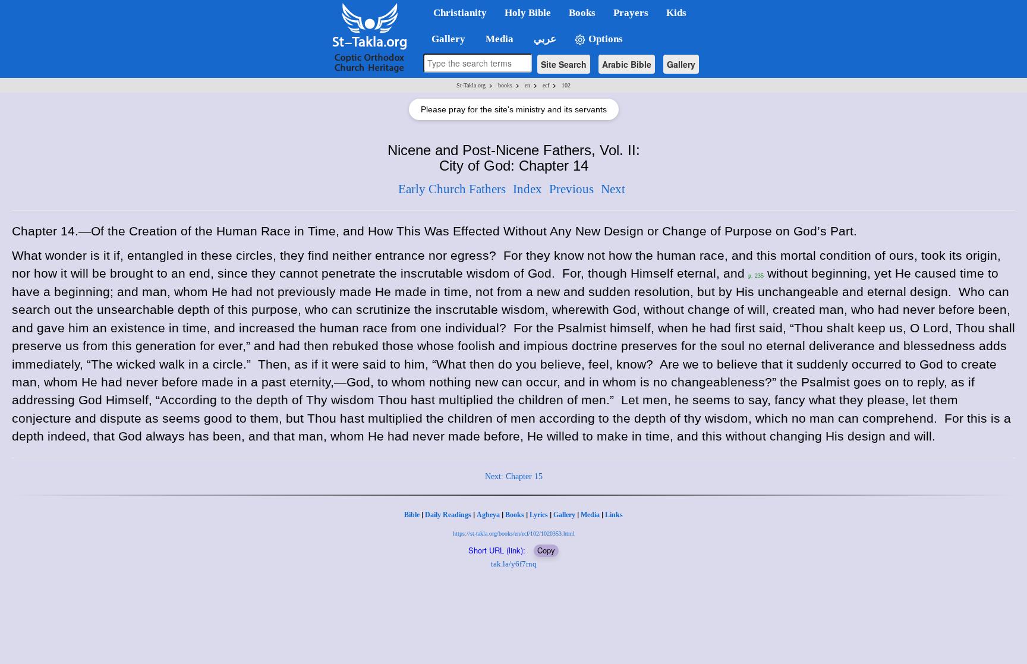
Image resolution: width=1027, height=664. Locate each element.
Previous (571, 189)
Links (614, 515)
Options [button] (604, 39)
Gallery (681, 64)
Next (613, 189)
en (527, 85)
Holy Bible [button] (528, 12)
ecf (546, 85)
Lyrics (539, 515)
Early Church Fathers (452, 189)
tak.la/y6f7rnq (514, 563)
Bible (412, 515)
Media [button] (498, 39)
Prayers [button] (630, 12)
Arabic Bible (626, 64)
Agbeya (488, 515)
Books (514, 515)
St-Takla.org (471, 85)
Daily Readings (448, 515)
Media (590, 515)
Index (527, 189)
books (505, 85)
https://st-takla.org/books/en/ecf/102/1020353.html (514, 533)
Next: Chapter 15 (514, 476)
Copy (546, 550)
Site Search (564, 64)
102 (566, 85)
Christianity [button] (460, 12)
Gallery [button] (444, 39)
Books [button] (582, 12)
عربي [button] (543, 39)
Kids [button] (676, 12)
